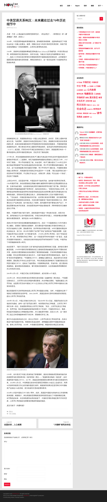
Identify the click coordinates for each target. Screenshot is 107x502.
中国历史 (87, 82)
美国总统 (86, 113)
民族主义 (89, 105)
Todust (82, 132)
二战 (88, 86)
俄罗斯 (85, 90)
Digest (77, 5)
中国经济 (95, 82)
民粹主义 (94, 105)
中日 (79, 86)
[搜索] (101, 18)
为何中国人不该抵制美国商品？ (88, 65)
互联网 (91, 86)
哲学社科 (80, 94)
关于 (99, 5)
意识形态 (93, 97)
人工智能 (97, 86)
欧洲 (94, 101)
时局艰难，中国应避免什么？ (88, 68)
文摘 (68, 5)
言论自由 (94, 113)
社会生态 (81, 108)
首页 (61, 5)
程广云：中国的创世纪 (86, 177)
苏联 (90, 113)
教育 (100, 98)
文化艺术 (81, 101)
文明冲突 (89, 101)
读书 (99, 113)
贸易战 (14, 413)
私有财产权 (90, 109)
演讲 (98, 105)
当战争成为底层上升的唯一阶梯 (88, 202)
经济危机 (79, 113)
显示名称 (7, 468)
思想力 (11, 411)
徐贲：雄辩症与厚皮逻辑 (87, 205)
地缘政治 (88, 93)
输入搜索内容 (81, 15)
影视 (87, 98)
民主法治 (81, 104)
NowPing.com (15, 493)
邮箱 (6, 474)
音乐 (91, 117)
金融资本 (86, 117)
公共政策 (91, 89)
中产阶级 (79, 82)
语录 (85, 5)
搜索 (92, 5)
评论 (6, 441)
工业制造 (97, 94)
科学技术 (97, 109)
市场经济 (81, 97)
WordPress (26, 495)
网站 (5, 479)
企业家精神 (80, 90)
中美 (10, 413)
